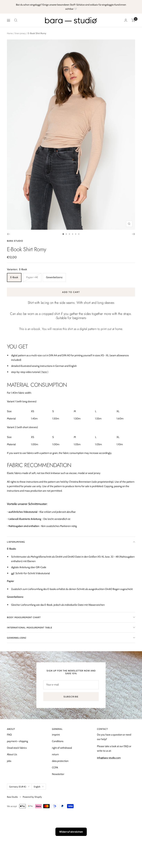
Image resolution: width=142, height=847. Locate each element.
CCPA (55, 767)
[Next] (133, 234)
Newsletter (58, 774)
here (44, 372)
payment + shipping (17, 741)
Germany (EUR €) (17, 786)
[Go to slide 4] (72, 234)
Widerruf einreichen (71, 831)
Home (10, 33)
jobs (9, 761)
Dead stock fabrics (17, 747)
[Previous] (8, 234)
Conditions (57, 741)
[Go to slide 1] (63, 234)
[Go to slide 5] (75, 234)
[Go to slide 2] (66, 234)
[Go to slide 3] (69, 234)
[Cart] (133, 20)
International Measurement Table (29, 627)
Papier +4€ (32, 277)
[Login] (125, 20)
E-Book (14, 277)
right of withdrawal (62, 747)
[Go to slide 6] (78, 234)
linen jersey (20, 33)
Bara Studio (15, 240)
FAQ (9, 734)
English (37, 786)
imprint (56, 734)
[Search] (15, 20)
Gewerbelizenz (54, 277)
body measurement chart (24, 617)
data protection (60, 761)
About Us (12, 754)
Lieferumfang (16, 541)
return (55, 754)
